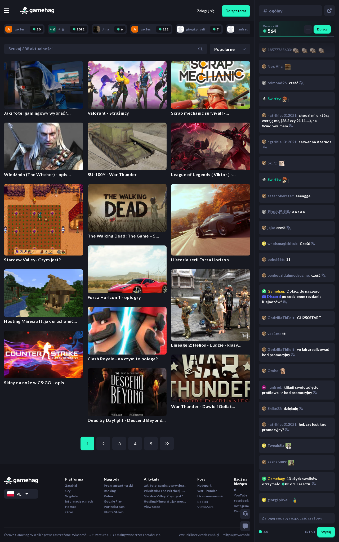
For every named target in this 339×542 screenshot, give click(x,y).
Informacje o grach (79, 501)
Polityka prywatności (236, 535)
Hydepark (204, 485)
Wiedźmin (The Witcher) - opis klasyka (165, 491)
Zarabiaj (71, 485)
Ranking (110, 491)
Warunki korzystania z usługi (199, 535)
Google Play (113, 501)
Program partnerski (118, 485)
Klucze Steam (113, 512)
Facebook (241, 501)
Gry (67, 491)
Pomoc (70, 507)
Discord (273, 296)
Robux (108, 496)
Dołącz (322, 29)
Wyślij (326, 532)
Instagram (241, 506)
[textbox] (292, 518)
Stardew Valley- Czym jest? (163, 496)
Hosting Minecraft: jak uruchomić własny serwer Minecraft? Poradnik (165, 501)
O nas (69, 512)
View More (152, 507)
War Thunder (207, 491)
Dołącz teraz (236, 10)
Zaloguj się (206, 10)
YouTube (240, 495)
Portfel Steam (114, 507)
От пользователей (210, 496)
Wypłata (71, 496)
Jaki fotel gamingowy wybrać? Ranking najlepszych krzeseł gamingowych (165, 485)
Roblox (202, 502)
